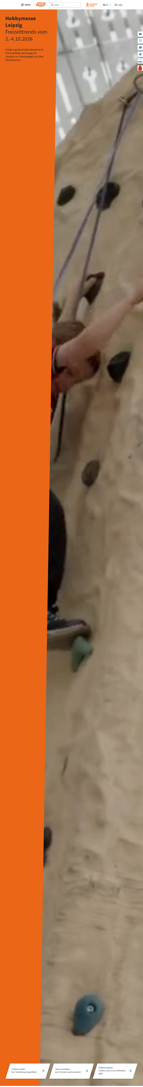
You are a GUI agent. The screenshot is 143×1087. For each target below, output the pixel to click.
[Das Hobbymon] (140, 68)
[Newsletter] (140, 47)
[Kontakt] (140, 41)
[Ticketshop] (140, 34)
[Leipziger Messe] (91, 4)
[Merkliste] (140, 54)
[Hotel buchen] (140, 61)
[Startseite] (41, 4)
